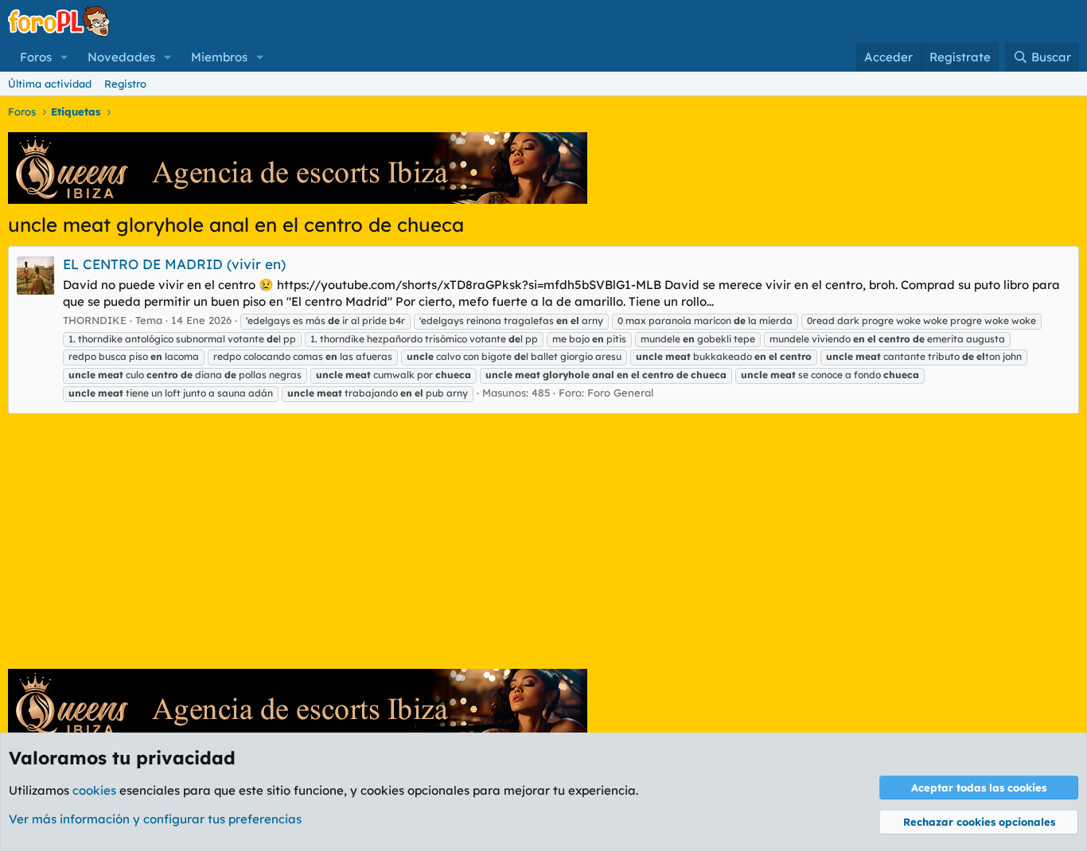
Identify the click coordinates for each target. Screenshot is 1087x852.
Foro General (620, 392)
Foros (36, 56)
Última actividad (50, 83)
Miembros (219, 56)
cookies (94, 790)
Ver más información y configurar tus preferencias (155, 819)
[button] (64, 57)
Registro (125, 83)
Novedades (121, 56)
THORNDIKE (95, 320)
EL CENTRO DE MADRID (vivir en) (174, 264)
